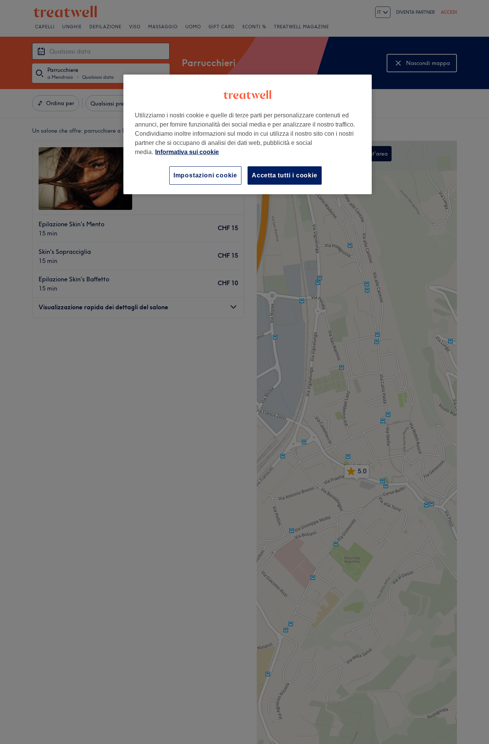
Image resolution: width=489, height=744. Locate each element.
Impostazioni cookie (205, 175)
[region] (247, 134)
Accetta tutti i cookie (284, 175)
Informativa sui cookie (187, 152)
